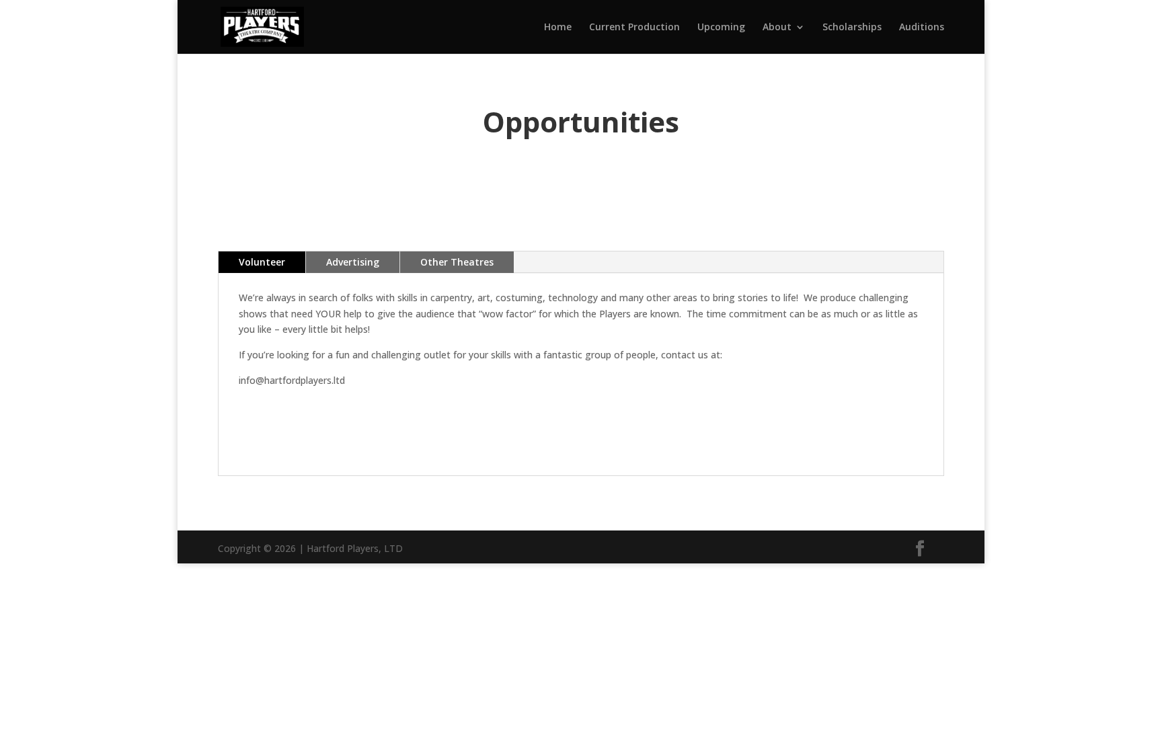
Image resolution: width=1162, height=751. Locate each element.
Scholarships (852, 27)
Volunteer (262, 261)
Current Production (634, 27)
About (777, 27)
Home (558, 27)
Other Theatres (457, 261)
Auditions (921, 27)
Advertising (352, 261)
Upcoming (721, 27)
